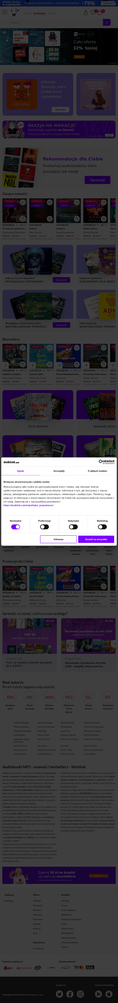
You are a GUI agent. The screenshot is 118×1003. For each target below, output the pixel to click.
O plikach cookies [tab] (97, 471)
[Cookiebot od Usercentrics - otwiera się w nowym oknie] (101, 462)
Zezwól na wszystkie (96, 539)
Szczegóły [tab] (59, 471)
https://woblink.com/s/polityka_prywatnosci (28, 505)
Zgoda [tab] (20, 471)
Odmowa (58, 539)
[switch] (44, 526)
